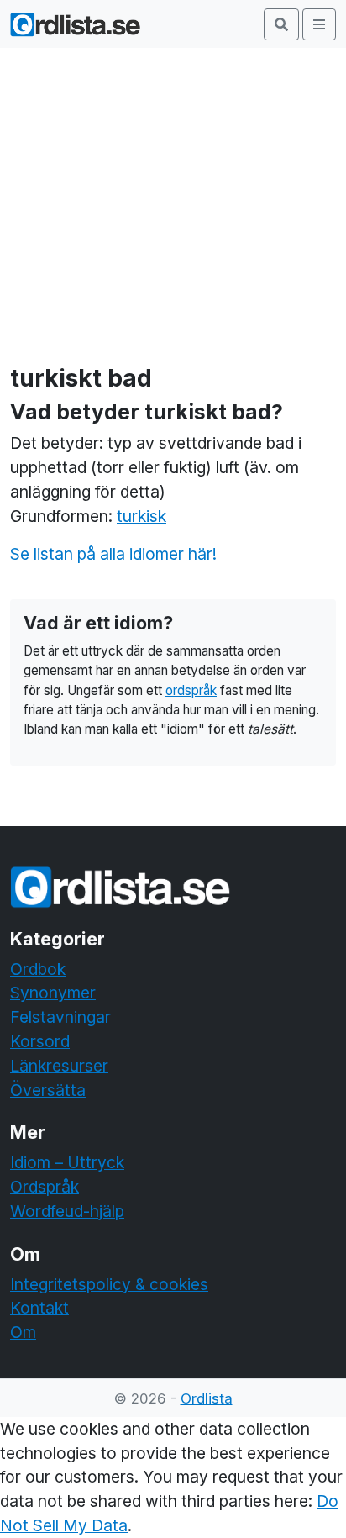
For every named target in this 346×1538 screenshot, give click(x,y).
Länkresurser (59, 1066)
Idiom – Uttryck (67, 1162)
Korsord (40, 1041)
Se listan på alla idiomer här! (113, 554)
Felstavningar (60, 1017)
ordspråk (191, 690)
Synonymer (53, 992)
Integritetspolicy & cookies (109, 1284)
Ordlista (207, 1398)
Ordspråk (44, 1187)
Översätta (48, 1090)
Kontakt (39, 1308)
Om (23, 1332)
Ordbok (38, 969)
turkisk (141, 516)
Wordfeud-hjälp (67, 1211)
